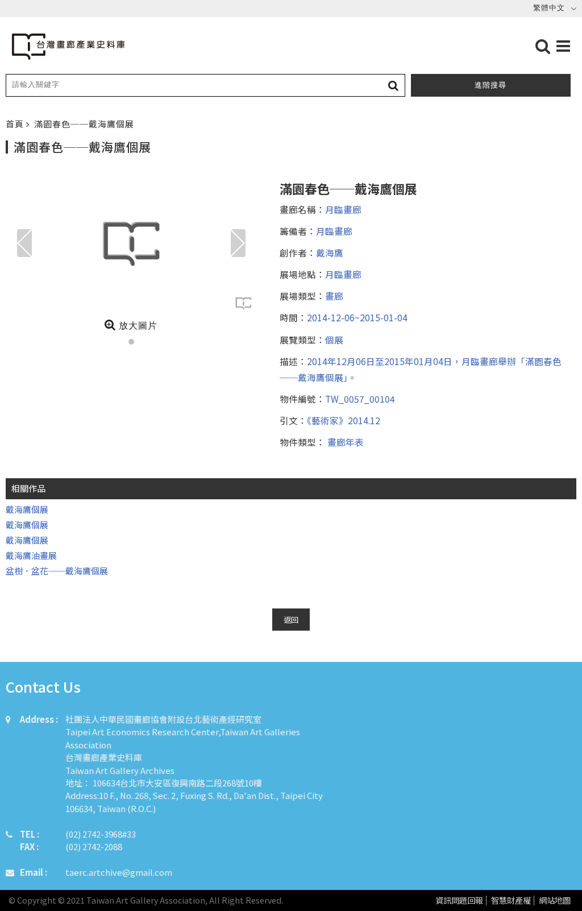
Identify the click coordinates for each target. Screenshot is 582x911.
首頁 (16, 124)
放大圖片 (136, 325)
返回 (291, 619)
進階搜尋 (490, 85)
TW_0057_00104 (360, 398)
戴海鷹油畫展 (31, 555)
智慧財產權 (511, 900)
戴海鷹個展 (27, 509)
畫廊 (334, 295)
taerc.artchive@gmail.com (118, 872)
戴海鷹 (329, 252)
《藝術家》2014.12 (343, 420)
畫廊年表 (344, 442)
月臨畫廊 (343, 209)
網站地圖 (555, 900)
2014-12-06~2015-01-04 (357, 317)
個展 (334, 339)
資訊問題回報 (459, 900)
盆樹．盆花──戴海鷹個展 (57, 571)
